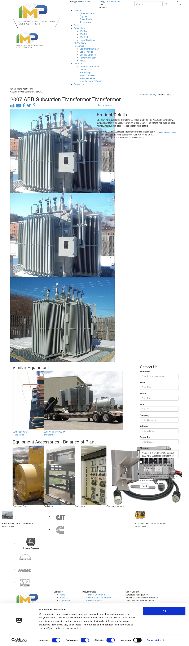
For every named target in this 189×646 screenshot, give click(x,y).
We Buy (83, 31)
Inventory (78, 10)
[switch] (85, 640)
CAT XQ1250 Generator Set (15, 520)
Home (143, 94)
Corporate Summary (89, 66)
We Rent (84, 36)
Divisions (84, 69)
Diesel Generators (96, 594)
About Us (78, 63)
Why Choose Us (87, 75)
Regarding (145, 437)
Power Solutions (87, 39)
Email (142, 382)
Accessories (85, 22)
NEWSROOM (80, 42)
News (82, 60)
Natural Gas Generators (99, 597)
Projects (77, 25)
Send (144, 486)
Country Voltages (88, 54)
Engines (83, 16)
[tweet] (28, 106)
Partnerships (86, 72)
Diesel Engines (95, 600)
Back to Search (104, 104)
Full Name (145, 371)
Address (144, 426)
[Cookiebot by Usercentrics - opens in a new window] (19, 640)
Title (142, 404)
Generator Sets (87, 13)
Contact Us (79, 84)
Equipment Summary (89, 48)
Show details (154, 640)
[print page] (12, 106)
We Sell (83, 33)
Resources (79, 45)
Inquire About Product (168, 132)
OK (164, 611)
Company (145, 415)
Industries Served (88, 78)
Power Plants (86, 19)
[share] (23, 106)
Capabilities (79, 28)
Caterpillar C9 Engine (145, 520)
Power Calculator (88, 57)
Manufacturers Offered (90, 81)
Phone (143, 393)
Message (144, 448)
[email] (18, 106)
